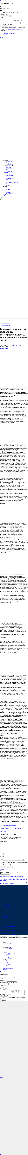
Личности (8, 958)
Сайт (1, 859)
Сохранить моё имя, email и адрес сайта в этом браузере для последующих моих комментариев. (13, 863)
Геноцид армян (10, 175)
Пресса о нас (9, 183)
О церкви (8, 192)
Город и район (4, 15)
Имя (1, 854)
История (8, 174)
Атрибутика (9, 171)
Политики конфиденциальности (13, 29)
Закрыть (2, 869)
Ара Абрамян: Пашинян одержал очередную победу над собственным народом (14, 882)
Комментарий (4, 841)
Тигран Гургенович (16, 345)
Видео (8, 189)
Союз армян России (10, 953)
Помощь (5, 917)
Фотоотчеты (9, 188)
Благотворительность (12, 182)
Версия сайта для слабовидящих (8, 930)
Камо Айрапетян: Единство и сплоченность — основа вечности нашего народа (12, 877)
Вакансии (8, 170)
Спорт (8, 185)
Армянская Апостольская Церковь (15, 176)
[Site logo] (12, 157)
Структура (9, 163)
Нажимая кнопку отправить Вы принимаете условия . (12, 28)
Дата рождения (4, 12)
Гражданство (3, 14)
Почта (2, 19)
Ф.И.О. (2, 11)
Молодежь (9, 168)
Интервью (8, 957)
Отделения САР (10, 164)
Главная (2, 323)
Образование (9, 178)
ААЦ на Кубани (10, 193)
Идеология (9, 161)
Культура (8, 179)
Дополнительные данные (7, 24)
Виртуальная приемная (9, 926)
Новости (7, 325)
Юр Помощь (9, 950)
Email (2, 857)
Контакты (5, 908)
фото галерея (9, 960)
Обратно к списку (5, 827)
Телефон (2, 17)
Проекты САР (7, 916)
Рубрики (2, 871)
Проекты (8, 167)
